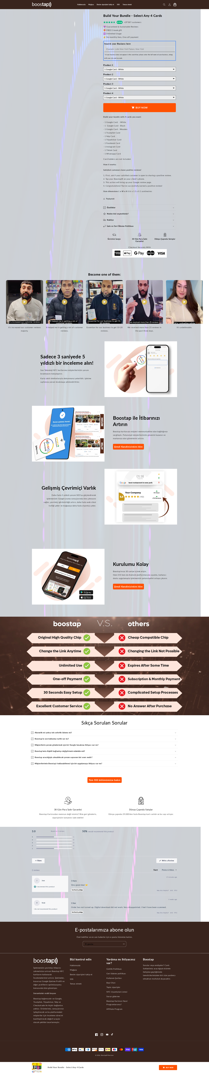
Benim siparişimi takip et (81, 974)
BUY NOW (169, 1068)
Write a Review (169, 861)
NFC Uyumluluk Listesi (116, 992)
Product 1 (108, 65)
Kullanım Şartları (114, 978)
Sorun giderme (113, 996)
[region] (50, 881)
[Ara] (164, 4)
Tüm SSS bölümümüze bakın (104, 780)
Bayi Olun (110, 982)
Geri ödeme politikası (116, 973)
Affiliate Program (114, 1009)
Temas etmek (76, 984)
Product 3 (108, 84)
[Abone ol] (123, 944)
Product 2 (108, 74)
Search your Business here (117, 44)
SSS (71, 979)
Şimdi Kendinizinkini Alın (128, 446)
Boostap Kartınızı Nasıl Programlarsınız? (116, 1002)
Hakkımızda (75, 965)
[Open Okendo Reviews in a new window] (167, 853)
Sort (155, 870)
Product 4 (108, 93)
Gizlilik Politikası (114, 969)
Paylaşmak (110, 199)
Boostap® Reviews (107, 1055)
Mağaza (73, 970)
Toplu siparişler (113, 987)
